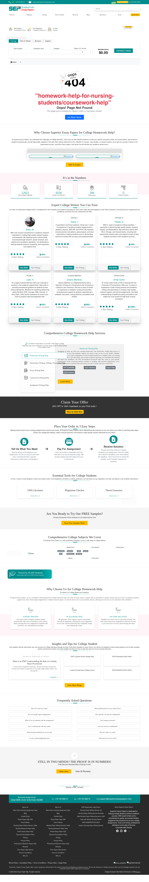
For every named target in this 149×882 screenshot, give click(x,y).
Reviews (75, 15)
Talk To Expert (74, 165)
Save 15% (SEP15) (122, 2)
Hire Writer (24, 267)
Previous (12, 492)
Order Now (135, 15)
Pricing (44, 15)
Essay (71, 558)
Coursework (95, 547)
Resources (103, 15)
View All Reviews (83, 771)
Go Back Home (74, 117)
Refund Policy (13, 863)
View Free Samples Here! (74, 523)
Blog (88, 15)
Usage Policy (62, 863)
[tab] (44, 356)
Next (136, 492)
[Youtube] (129, 830)
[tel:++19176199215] (10, 2)
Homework (95, 558)
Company (29, 15)
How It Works (59, 15)
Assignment (70, 547)
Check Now (34, 496)
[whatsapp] (13, 2)
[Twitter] (125, 830)
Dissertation (120, 547)
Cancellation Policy (25, 863)
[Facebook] (117, 830)
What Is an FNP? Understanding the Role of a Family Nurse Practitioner (35, 662)
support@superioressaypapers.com (115, 799)
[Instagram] (121, 830)
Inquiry (48, 41)
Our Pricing (35, 267)
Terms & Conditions (39, 863)
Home (14, 62)
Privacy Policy (52, 863)
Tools (119, 15)
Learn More (65, 381)
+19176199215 (61, 799)
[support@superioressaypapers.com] (31, 2)
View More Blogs (74, 685)
